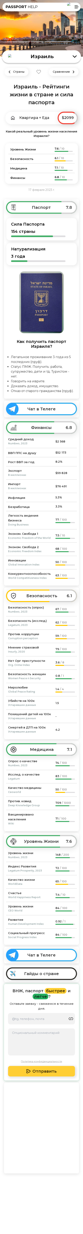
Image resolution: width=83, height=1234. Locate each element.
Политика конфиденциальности (41, 1061)
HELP (22, 7)
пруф (35, 362)
